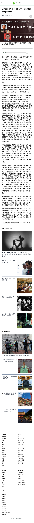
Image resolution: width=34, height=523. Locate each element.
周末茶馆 (20, 462)
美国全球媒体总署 (6, 512)
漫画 (3, 462)
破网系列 (4, 502)
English (3, 490)
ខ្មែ (2, 482)
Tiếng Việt (4, 488)
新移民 (20, 452)
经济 (3, 442)
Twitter (19, 476)
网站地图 (4, 510)
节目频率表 (21, 480)
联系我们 (4, 500)
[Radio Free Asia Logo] (17, 2)
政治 (3, 444)
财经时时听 (21, 442)
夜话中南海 (21, 456)
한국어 (3, 478)
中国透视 (20, 458)
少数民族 (4, 456)
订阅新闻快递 (21, 482)
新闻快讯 (4, 436)
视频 (3, 465)
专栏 (3, 458)
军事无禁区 (21, 444)
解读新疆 (20, 440)
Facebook (20, 474)
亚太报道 (4, 438)
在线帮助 (4, 498)
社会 (3, 452)
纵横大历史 (21, 464)
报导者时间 (21, 438)
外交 (3, 440)
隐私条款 (4, 506)
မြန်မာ (3, 476)
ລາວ (3, 480)
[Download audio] (31, 52)
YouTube (20, 472)
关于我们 (4, 496)
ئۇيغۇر (3, 486)
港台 (3, 446)
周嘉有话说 (21, 460)
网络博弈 (20, 450)
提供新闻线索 (21, 484)
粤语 (3, 474)
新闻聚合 (20, 478)
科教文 (3, 448)
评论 (3, 460)
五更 (19, 436)
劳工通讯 (20, 446)
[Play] (4, 52)
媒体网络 (4, 454)
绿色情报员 (21, 448)
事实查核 (4, 464)
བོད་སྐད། (3, 484)
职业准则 (4, 504)
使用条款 (4, 508)
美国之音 (4, 514)
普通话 (3, 472)
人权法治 (4, 450)
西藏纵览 (20, 454)
